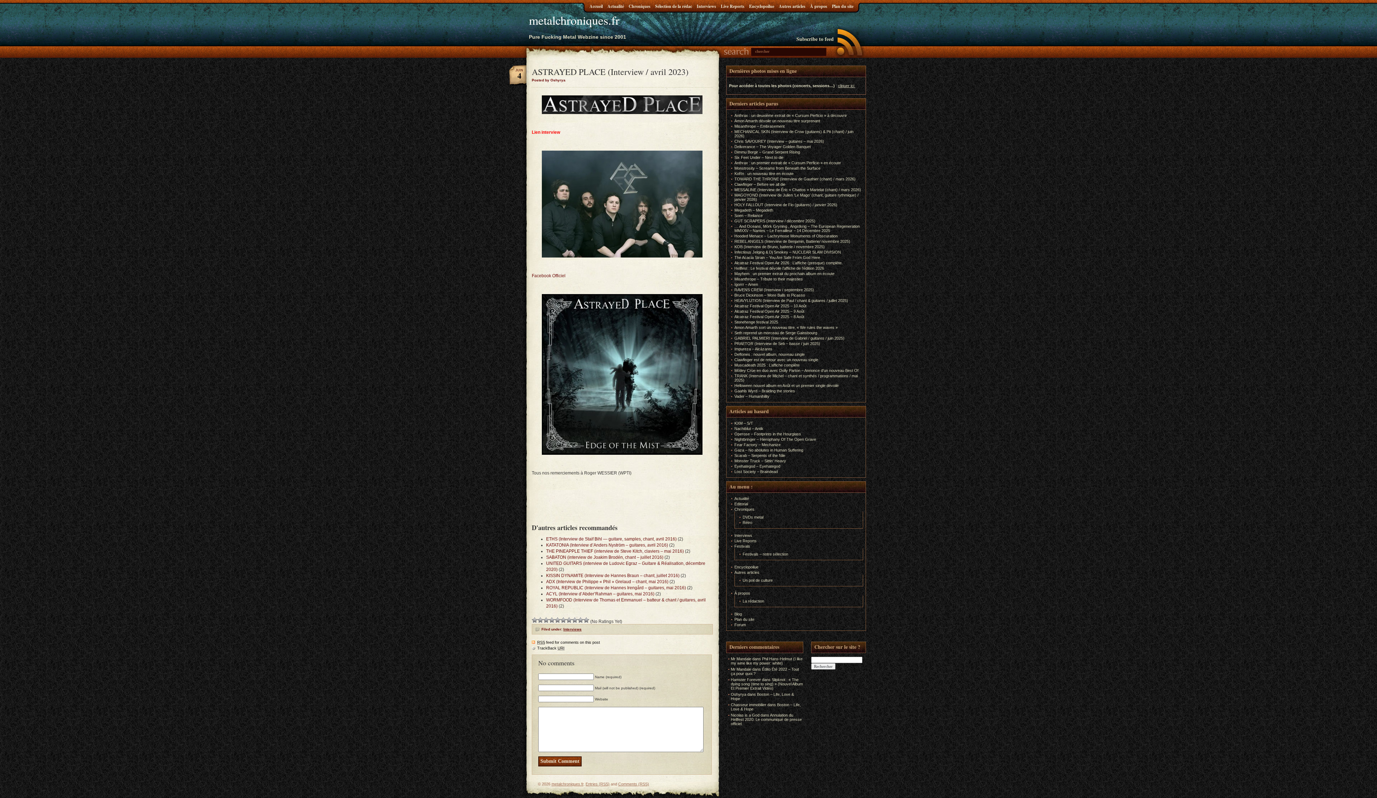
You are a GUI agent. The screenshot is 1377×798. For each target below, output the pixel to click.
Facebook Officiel (549, 275)
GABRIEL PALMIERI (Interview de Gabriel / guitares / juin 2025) (789, 338)
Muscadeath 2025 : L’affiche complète (767, 365)
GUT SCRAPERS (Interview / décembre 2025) (774, 221)
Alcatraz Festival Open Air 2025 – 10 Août (770, 306)
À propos (818, 6)
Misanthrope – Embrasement (759, 126)
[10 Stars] (586, 620)
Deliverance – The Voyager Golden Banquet (772, 147)
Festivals (742, 546)
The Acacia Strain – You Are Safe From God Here (777, 257)
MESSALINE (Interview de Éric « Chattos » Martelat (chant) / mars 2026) (797, 190)
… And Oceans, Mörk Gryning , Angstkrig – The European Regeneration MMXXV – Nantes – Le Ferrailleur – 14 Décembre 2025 (797, 228)
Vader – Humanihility (752, 396)
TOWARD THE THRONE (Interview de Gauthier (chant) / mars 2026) (795, 179)
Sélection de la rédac (673, 6)
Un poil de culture (758, 580)
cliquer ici (846, 86)
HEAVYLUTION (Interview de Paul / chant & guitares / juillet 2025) (791, 300)
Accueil (596, 6)
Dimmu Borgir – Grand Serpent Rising (767, 152)
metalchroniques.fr (574, 20)
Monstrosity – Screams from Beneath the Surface (777, 168)
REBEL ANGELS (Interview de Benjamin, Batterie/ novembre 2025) (792, 241)
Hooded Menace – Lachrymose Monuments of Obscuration (786, 236)
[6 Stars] (563, 620)
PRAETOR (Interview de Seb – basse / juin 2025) (777, 343)
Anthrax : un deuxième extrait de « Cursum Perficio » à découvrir (790, 115)
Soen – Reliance (748, 215)
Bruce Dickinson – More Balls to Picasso (769, 295)
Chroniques (639, 6)
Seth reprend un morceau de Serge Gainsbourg (775, 333)
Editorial (741, 504)
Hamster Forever (746, 679)
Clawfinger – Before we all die (759, 184)
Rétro (747, 522)
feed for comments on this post (568, 642)
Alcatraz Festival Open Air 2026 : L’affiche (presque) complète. (788, 263)
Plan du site (842, 6)
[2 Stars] (540, 620)
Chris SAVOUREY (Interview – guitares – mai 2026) (779, 141)
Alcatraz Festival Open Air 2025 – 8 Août (769, 317)
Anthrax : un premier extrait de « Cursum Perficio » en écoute (787, 163)
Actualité (615, 6)
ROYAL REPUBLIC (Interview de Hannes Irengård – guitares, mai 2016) (616, 587)
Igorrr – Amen (746, 284)
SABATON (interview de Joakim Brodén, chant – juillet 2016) (604, 557)
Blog (738, 614)
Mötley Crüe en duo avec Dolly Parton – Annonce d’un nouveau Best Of (796, 370)
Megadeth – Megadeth (753, 210)
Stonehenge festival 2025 (756, 322)
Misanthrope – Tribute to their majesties (768, 279)
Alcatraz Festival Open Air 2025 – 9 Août (769, 311)
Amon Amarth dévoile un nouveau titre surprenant (777, 121)
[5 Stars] (557, 620)
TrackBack (550, 648)
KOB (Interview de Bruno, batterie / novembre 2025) (779, 247)
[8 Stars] (575, 620)
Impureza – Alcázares (753, 349)
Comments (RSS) (633, 784)
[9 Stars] (580, 620)
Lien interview (546, 132)
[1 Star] (535, 620)
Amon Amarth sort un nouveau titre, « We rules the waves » (786, 327)
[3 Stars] (546, 620)
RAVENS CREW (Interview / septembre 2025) (774, 290)
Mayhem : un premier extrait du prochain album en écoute (784, 273)
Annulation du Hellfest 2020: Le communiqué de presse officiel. (766, 719)
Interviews (706, 6)
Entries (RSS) (598, 784)
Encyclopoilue (761, 6)
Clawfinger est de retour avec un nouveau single (776, 360)
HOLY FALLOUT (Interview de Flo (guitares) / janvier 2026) (785, 205)
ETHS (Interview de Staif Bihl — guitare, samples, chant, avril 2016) (611, 539)
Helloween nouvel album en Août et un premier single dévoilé (786, 385)
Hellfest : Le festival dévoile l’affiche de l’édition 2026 (779, 268)
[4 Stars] (552, 620)
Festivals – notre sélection (765, 554)
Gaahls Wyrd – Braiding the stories (764, 391)
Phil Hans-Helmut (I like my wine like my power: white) (767, 661)
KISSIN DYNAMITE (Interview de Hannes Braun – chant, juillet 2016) (613, 575)
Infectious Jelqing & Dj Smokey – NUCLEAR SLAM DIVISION (787, 252)
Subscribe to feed (815, 39)
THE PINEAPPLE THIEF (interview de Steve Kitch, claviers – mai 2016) (615, 551)
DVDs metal (753, 517)
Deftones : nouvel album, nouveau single (769, 354)
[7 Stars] (569, 620)
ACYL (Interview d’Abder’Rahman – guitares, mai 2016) (600, 593)
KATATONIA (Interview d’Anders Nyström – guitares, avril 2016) (607, 545)
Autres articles (792, 6)
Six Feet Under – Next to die (759, 157)
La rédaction (753, 601)
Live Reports (732, 6)
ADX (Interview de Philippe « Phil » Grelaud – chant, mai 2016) (607, 581)
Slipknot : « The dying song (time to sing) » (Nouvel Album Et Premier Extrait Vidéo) (767, 683)
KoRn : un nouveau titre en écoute (764, 173)
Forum (740, 625)
